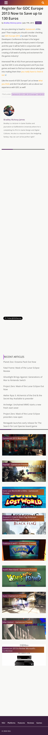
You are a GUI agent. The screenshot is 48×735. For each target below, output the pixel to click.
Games (39, 723)
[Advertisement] (24, 293)
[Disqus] (23, 181)
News (38, 23)
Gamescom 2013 (17, 94)
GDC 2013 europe (30, 94)
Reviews (30, 723)
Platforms (11, 723)
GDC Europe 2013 (12, 36)
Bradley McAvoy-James (13, 23)
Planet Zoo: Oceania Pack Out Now (19, 362)
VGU (3, 723)
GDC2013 (41, 94)
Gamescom (30, 29)
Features (21, 723)
